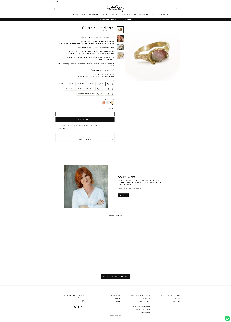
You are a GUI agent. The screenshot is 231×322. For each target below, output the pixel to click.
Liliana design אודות (73, 14)
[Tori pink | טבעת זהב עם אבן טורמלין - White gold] (164, 259)
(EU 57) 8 (69, 89)
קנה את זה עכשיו (85, 119)
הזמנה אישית (104, 14)
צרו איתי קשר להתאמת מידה (86, 94)
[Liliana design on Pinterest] (75, 307)
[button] (104, 30)
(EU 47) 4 (110, 84)
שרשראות (122, 14)
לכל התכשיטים (113, 14)
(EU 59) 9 (100, 94)
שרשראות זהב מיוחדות (144, 301)
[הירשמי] (83, 301)
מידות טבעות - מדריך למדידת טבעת (170, 295)
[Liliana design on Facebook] (78, 307)
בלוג (64, 14)
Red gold (103, 102)
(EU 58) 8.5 (109, 94)
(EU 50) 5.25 (80, 84)
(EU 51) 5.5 (70, 84)
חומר (109, 99)
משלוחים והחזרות (115, 295)
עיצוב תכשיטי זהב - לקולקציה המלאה (140, 306)
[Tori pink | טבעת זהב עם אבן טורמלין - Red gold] (162, 259)
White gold (108, 102)
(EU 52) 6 (60, 84)
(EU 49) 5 (90, 84)
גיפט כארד (83, 14)
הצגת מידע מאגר (61, 128)
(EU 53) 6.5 (109, 89)
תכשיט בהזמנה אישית (144, 312)
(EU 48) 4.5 (100, 84)
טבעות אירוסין (146, 298)
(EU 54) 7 (100, 89)
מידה (113, 80)
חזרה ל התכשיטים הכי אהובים (114, 276)
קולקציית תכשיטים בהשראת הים (146, 14)
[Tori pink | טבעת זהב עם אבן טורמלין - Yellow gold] (167, 259)
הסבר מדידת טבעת (85, 139)
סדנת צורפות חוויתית (93, 14)
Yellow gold (112, 102)
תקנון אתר (117, 301)
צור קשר (177, 304)
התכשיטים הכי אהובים (162, 14)
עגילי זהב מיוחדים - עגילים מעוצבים (141, 304)
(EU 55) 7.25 (89, 89)
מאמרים (177, 298)
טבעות (134, 14)
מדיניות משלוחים (85, 135)
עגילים (128, 14)
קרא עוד (123, 195)
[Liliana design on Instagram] (82, 307)
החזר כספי (117, 298)
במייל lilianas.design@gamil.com (88, 76)
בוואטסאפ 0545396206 (108, 76)
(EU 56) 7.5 (79, 89)
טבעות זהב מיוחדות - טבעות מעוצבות (140, 295)
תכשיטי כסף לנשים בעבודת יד (142, 309)
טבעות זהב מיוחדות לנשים (96, 70)
